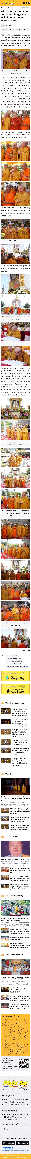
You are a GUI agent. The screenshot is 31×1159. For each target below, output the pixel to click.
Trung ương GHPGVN (12, 655)
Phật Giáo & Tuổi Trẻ (14, 955)
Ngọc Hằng (8, 25)
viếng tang (9, 663)
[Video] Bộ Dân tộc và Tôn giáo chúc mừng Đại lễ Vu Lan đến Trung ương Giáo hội (20, 819)
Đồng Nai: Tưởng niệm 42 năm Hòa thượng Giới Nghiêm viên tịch (20, 870)
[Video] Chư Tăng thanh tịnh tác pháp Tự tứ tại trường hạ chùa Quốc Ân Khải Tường (19, 827)
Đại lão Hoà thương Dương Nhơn (14, 661)
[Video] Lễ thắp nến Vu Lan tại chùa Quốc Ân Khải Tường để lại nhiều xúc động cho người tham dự (20, 713)
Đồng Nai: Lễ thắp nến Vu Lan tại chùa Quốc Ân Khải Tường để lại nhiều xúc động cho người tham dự (20, 724)
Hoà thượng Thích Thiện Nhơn (14, 658)
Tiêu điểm (9, 774)
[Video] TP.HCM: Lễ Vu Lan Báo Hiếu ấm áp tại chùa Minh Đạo (19, 742)
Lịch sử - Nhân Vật (13, 837)
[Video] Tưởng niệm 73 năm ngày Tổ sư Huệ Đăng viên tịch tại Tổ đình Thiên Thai (20, 887)
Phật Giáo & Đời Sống (14, 896)
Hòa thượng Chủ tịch (7, 8)
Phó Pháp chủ (17, 663)
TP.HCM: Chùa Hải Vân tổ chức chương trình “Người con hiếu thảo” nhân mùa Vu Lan (20, 1006)
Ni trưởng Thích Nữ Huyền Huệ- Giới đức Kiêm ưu (15, 859)
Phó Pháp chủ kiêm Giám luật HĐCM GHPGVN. (17, 666)
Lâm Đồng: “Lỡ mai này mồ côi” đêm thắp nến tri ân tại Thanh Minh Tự (18, 990)
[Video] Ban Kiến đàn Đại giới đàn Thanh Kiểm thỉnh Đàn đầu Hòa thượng (20, 811)
